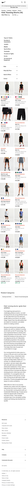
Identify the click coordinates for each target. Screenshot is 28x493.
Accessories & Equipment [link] (8, 59)
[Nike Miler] (7, 88)
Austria (5, 465)
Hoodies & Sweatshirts (7, 41)
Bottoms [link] (14, 10)
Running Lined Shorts (6, 296)
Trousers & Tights (9, 53)
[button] (11, 66)
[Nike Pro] (7, 140)
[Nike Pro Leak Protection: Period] (7, 164)
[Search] (22, 2)
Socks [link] (5, 56)
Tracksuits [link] (7, 51)
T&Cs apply (12, 7)
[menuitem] (4, 473)
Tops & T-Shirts (8, 38)
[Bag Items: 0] (25, 2)
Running (3, 10)
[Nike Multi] (7, 114)
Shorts (19, 10)
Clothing (9, 10)
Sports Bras (7, 49)
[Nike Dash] (7, 266)
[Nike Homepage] (4, 2)
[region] (14, 69)
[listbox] (15, 15)
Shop (17, 7)
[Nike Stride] (7, 241)
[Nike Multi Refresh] (7, 190)
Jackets (6, 44)
